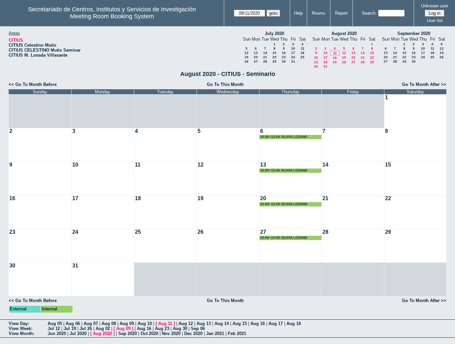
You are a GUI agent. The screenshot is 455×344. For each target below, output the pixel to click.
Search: (369, 13)
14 (265, 53)
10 (293, 48)
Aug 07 (91, 323)
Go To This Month (225, 84)
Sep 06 (198, 328)
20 (256, 57)
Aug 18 (293, 323)
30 (284, 61)
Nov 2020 (171, 333)
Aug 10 (145, 323)
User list (435, 20)
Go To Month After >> (424, 84)
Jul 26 (86, 328)
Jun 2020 (57, 333)
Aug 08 (109, 323)
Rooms (318, 13)
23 (284, 57)
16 (284, 53)
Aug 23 (162, 328)
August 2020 (344, 33)
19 (246, 57)
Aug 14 (222, 323)
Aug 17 (275, 323)
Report (341, 13)
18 (302, 53)
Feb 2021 (237, 333)
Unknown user (434, 5)
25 (302, 57)
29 (274, 61)
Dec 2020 (193, 333)
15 (274, 53)
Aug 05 (55, 323)
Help (298, 13)
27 (256, 61)
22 (274, 57)
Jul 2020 (78, 333)
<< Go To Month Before (33, 84)
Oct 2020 (149, 333)
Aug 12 (186, 323)
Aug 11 (165, 323)
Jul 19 (70, 328)
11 (302, 48)
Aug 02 (103, 328)
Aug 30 (180, 328)
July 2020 (274, 33)
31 (293, 61)
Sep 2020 (127, 333)
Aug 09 (127, 323)
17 (293, 53)
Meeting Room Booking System (112, 16)
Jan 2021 (215, 333)
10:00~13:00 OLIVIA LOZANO (283, 137)
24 (293, 57)
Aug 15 (239, 323)
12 (246, 53)
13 (256, 53)
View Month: (21, 333)
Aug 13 (204, 323)
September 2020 (413, 33)
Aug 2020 (102, 333)
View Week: (20, 328)
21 (265, 57)
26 (246, 61)
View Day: (19, 323)
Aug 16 (257, 323)
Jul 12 (54, 328)
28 (265, 61)
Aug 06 (73, 323)
